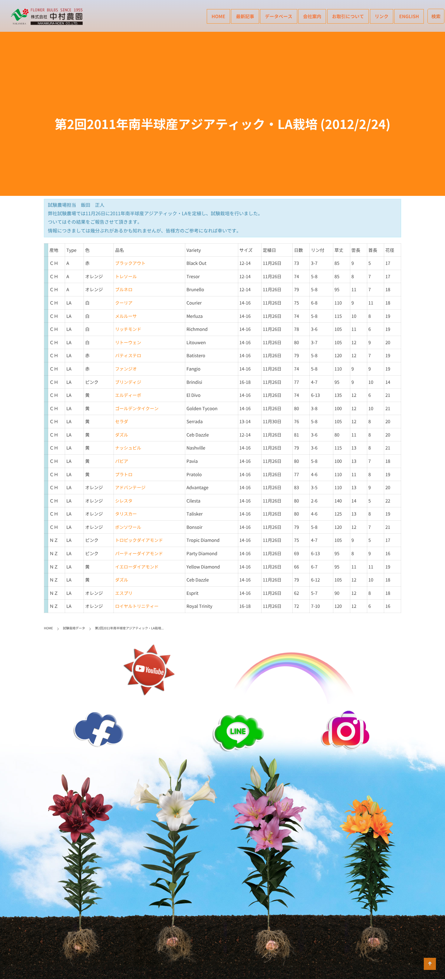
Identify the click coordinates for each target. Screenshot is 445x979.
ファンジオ (126, 368)
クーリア (123, 302)
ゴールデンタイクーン (137, 408)
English (409, 16)
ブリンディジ (128, 382)
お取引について (348, 16)
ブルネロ (123, 289)
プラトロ (123, 474)
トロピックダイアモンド (139, 540)
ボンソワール (128, 527)
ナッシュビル (128, 447)
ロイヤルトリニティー (137, 606)
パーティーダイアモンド (139, 553)
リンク (381, 16)
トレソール (126, 276)
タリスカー (126, 513)
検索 (436, 16)
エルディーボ (128, 395)
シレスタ (123, 500)
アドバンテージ (130, 487)
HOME (218, 16)
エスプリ (123, 593)
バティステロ (128, 355)
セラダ (121, 421)
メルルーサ (126, 316)
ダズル (121, 434)
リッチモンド (128, 329)
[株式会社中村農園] (48, 16)
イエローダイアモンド (137, 566)
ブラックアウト (130, 263)
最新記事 (245, 16)
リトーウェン (128, 342)
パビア (121, 461)
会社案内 (312, 16)
